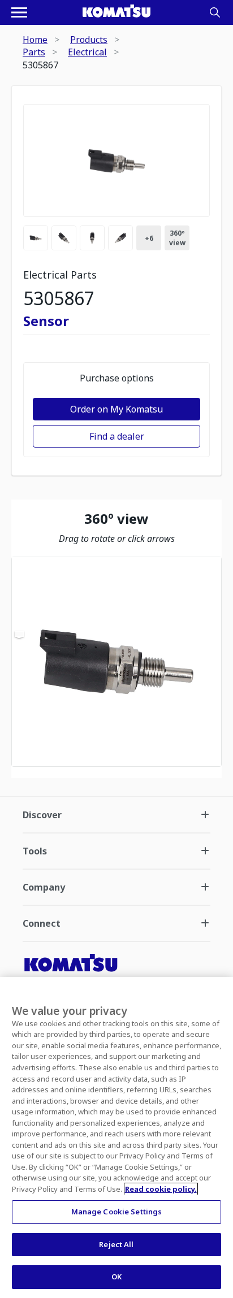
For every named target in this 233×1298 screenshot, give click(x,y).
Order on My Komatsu (116, 409)
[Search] (215, 12)
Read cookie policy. (161, 1189)
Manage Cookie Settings (116, 1211)
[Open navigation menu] (19, 12)
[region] (116, 661)
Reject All (116, 1244)
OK (116, 1276)
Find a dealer (116, 436)
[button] (116, 661)
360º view (177, 238)
